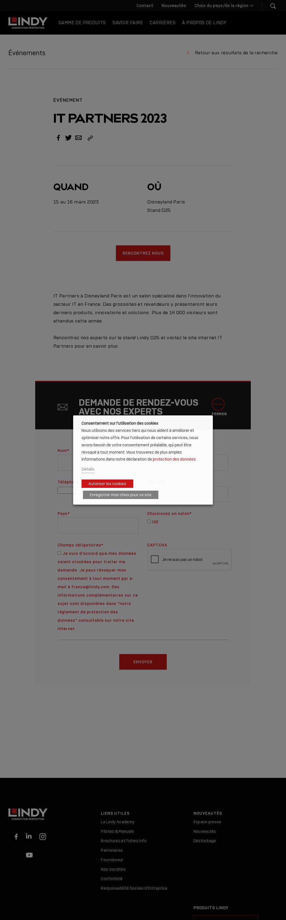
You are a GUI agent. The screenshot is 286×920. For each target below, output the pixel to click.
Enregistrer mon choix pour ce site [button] (120, 494)
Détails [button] (88, 469)
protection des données (174, 459)
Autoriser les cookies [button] (107, 483)
